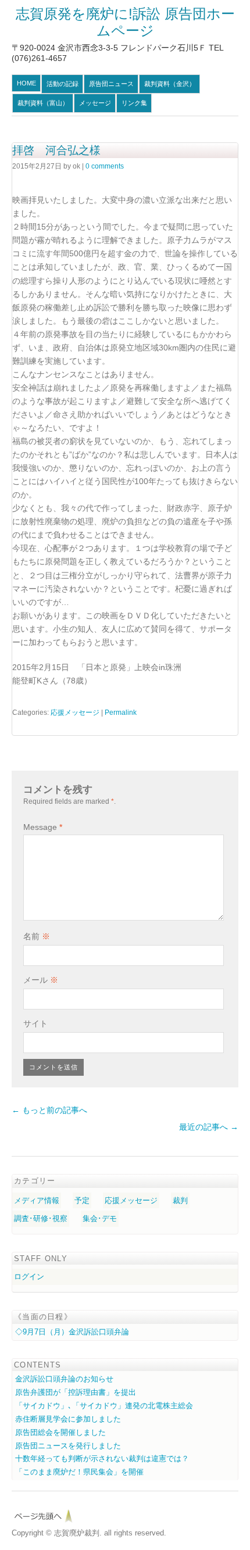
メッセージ (95, 102)
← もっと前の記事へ (49, 1110)
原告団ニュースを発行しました (68, 1445)
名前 (36, 936)
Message (42, 827)
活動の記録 (62, 83)
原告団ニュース (111, 83)
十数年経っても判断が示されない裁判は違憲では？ (102, 1458)
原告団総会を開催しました (60, 1432)
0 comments (104, 166)
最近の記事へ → (208, 1127)
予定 (82, 1200)
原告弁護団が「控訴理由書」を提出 (75, 1392)
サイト (35, 1023)
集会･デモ (100, 1218)
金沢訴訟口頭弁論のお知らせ (64, 1378)
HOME (26, 83)
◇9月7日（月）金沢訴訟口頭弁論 (72, 1331)
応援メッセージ (75, 712)
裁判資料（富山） (43, 102)
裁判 (180, 1200)
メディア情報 (36, 1200)
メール (40, 980)
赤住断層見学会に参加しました (68, 1419)
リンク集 (134, 102)
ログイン (29, 1276)
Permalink (121, 712)
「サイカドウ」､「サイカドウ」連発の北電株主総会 (104, 1405)
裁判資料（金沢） (169, 83)
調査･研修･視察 (40, 1218)
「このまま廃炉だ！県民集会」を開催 (79, 1471)
